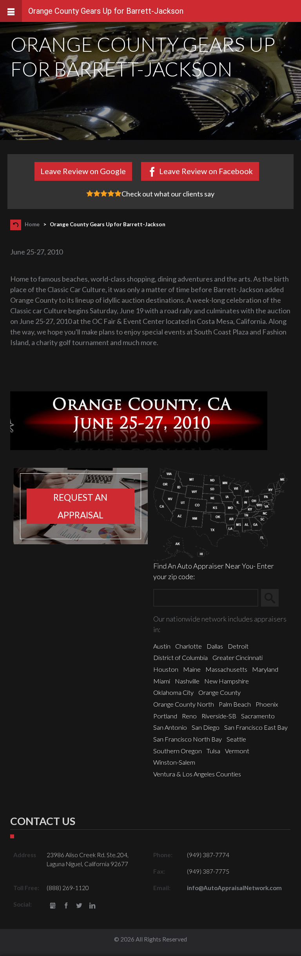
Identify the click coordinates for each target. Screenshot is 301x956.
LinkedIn (92, 906)
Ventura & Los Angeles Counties (197, 774)
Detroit (238, 646)
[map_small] (220, 513)
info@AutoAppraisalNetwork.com (234, 887)
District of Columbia (180, 657)
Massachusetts (226, 669)
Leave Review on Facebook (206, 171)
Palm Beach (235, 704)
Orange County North (183, 704)
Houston (165, 669)
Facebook (66, 906)
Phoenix (267, 704)
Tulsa (213, 750)
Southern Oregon (177, 750)
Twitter (79, 906)
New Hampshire (226, 681)
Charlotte (188, 646)
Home (32, 224)
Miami (161, 681)
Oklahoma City (173, 692)
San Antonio (170, 727)
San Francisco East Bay (256, 727)
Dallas (215, 646)
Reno (189, 716)
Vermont (237, 750)
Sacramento (258, 716)
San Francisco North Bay (187, 739)
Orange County (219, 692)
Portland (165, 716)
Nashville (187, 681)
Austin (161, 646)
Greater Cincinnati (237, 657)
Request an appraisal (80, 506)
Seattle (236, 739)
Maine (192, 669)
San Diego (205, 727)
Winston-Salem (174, 762)
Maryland (265, 669)
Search (273, 598)
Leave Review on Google (83, 171)
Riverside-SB (218, 716)
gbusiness (53, 906)
